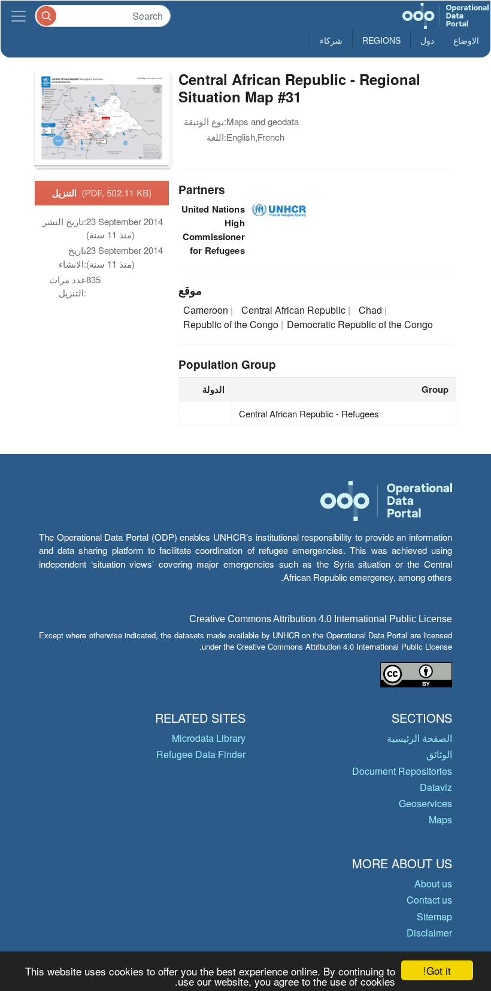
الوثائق (439, 754)
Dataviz (436, 787)
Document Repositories (402, 771)
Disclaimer (429, 933)
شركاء (331, 40)
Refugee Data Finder (201, 754)
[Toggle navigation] (18, 15)
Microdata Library (209, 738)
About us (433, 883)
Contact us (429, 900)
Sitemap (434, 916)
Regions (381, 40)
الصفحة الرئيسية (419, 738)
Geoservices (425, 803)
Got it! (437, 970)
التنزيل (102, 192)
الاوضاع (466, 40)
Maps (440, 819)
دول (427, 40)
